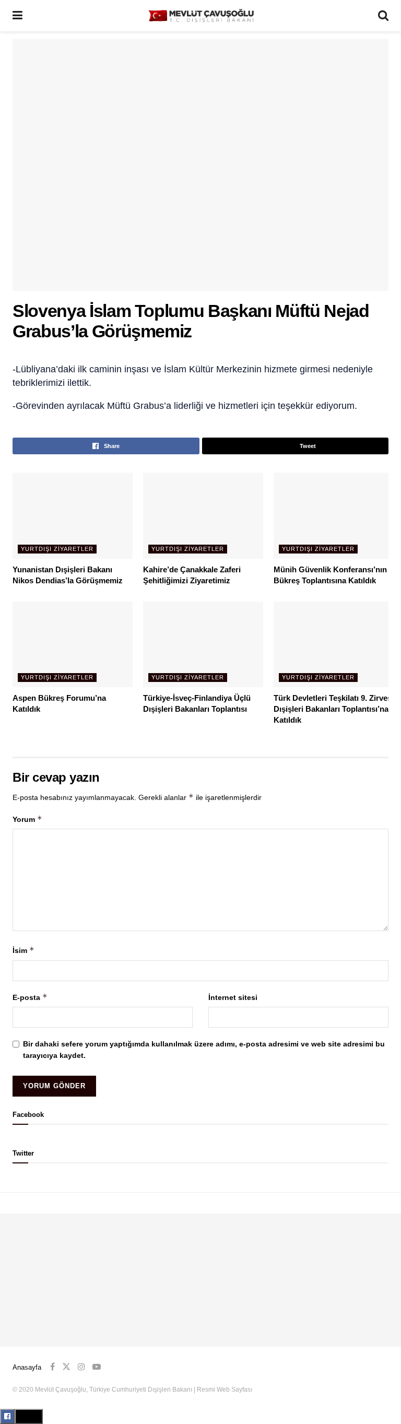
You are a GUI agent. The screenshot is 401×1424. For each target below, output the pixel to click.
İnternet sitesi (232, 997)
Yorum (27, 819)
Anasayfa (27, 1367)
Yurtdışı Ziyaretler (57, 549)
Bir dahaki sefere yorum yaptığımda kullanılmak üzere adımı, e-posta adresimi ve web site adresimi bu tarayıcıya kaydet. (204, 1050)
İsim (23, 950)
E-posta (30, 997)
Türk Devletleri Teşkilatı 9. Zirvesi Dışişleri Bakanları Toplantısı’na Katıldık (334, 708)
